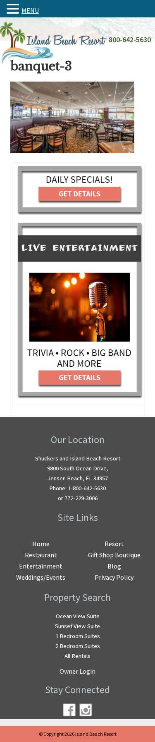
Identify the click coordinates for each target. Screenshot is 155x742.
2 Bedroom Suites (77, 646)
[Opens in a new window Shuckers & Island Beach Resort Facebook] (69, 709)
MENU (30, 10)
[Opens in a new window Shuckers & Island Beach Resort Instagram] (85, 709)
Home (41, 544)
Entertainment (40, 566)
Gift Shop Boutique (114, 555)
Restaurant (41, 555)
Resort (114, 544)
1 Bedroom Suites (77, 636)
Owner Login (77, 671)
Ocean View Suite (78, 616)
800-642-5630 (130, 39)
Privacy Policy (114, 577)
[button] (14, 8)
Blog (114, 566)
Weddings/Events (40, 577)
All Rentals (77, 656)
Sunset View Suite (77, 626)
